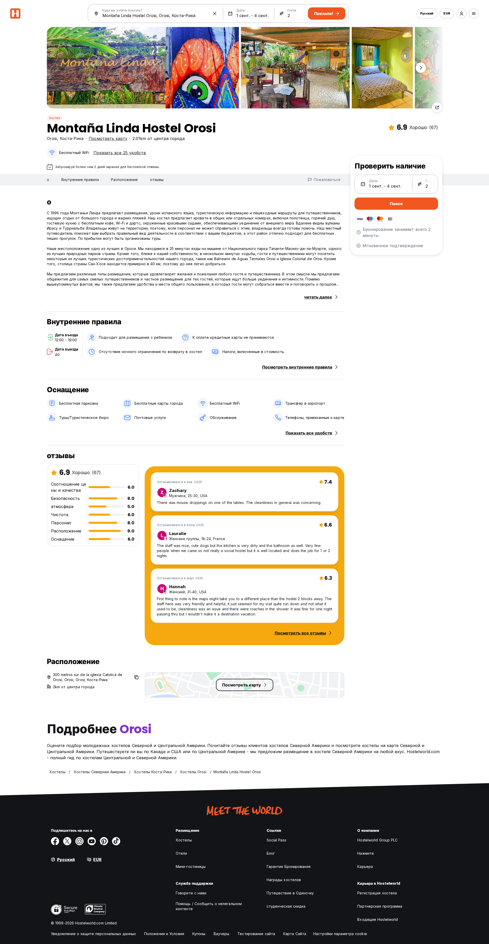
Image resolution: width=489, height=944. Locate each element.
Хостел (54, 118)
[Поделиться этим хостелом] (437, 107)
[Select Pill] (461, 13)
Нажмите (365, 853)
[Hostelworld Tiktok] (116, 841)
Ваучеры (221, 934)
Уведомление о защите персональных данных (93, 934)
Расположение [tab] (124, 179)
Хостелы (184, 840)
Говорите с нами (191, 893)
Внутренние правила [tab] (80, 179)
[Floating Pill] (421, 68)
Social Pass (276, 840)
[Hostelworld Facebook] (55, 841)
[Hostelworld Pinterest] (104, 841)
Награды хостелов (284, 880)
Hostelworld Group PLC (377, 840)
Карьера (365, 866)
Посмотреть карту (108, 138)
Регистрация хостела (377, 893)
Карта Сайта (294, 934)
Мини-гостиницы (191, 866)
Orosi (52, 138)
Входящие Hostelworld (377, 919)
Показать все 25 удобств (119, 152)
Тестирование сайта (256, 934)
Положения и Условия (164, 934)
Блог (271, 853)
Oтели (181, 853)
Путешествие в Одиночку (290, 893)
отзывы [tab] (157, 179)
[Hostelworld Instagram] (79, 841)
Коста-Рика (72, 138)
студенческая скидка (286, 906)
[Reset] (215, 13)
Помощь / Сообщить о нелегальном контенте (209, 906)
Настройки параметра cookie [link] (340, 934)
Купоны (199, 934)
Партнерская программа (379, 906)
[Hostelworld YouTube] (92, 841)
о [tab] (48, 179)
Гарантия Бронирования (288, 866)
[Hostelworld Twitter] (67, 841)
